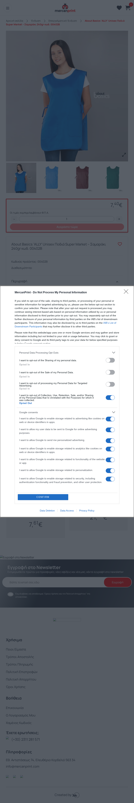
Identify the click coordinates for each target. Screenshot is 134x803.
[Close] (127, 292)
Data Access (67, 510)
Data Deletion (47, 510)
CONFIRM (42, 497)
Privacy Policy (86, 510)
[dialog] (67, 401)
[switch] (110, 360)
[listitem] (67, 352)
